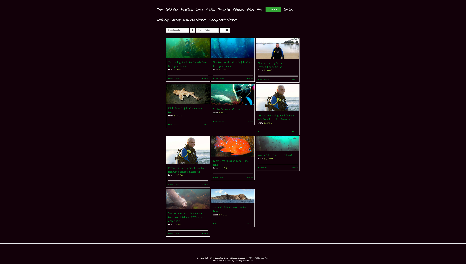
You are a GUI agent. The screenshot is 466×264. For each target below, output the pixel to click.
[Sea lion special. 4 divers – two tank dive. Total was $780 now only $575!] (188, 199)
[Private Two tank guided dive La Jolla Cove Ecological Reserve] (277, 97)
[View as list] (227, 30)
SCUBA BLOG (251, 258)
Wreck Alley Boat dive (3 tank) (275, 155)
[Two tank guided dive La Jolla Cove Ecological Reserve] (188, 48)
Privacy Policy (263, 258)
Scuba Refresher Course (226, 109)
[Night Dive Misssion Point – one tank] (233, 146)
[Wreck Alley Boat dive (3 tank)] (277, 143)
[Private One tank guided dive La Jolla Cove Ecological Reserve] (188, 150)
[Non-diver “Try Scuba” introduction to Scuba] (277, 48)
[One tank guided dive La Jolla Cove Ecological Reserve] (233, 48)
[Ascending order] (192, 30)
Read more (263, 167)
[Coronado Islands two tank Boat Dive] (233, 196)
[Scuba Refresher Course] (233, 94)
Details (206, 78)
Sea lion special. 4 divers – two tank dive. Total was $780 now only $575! (185, 217)
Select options (174, 78)
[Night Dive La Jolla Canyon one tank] (188, 94)
